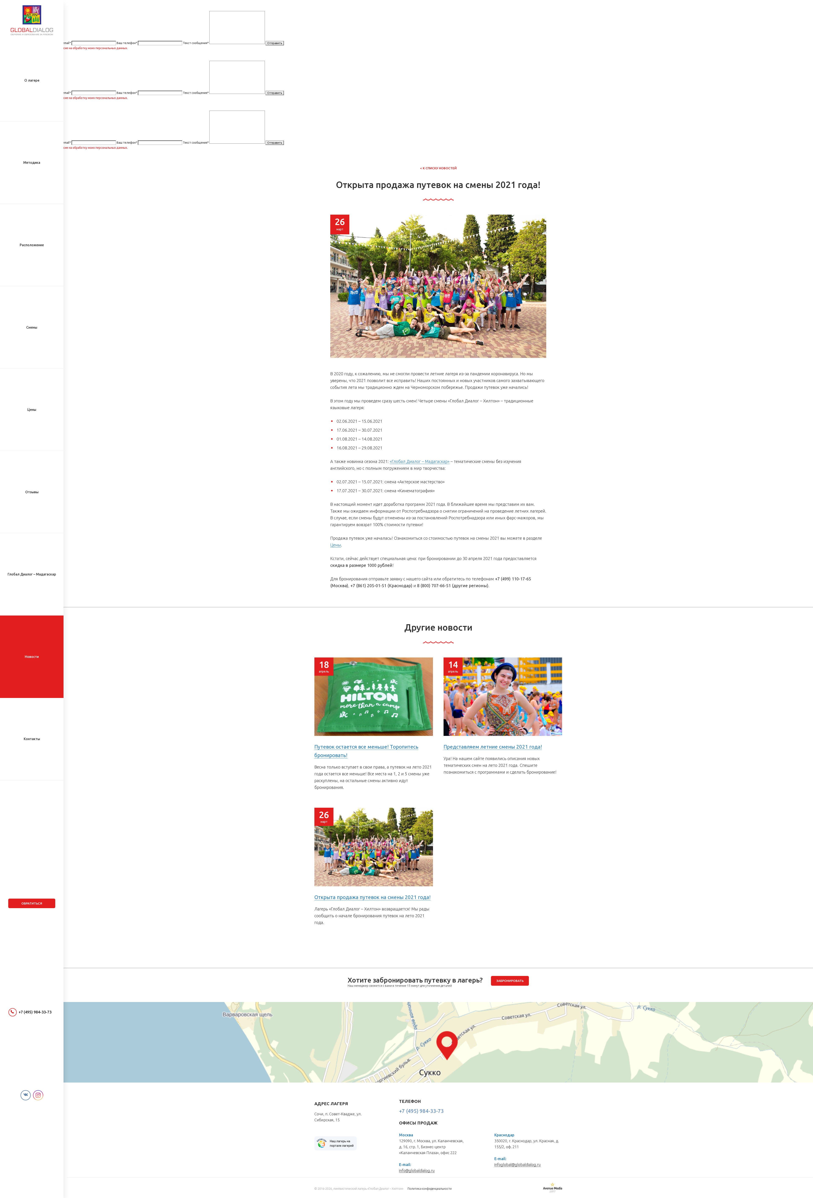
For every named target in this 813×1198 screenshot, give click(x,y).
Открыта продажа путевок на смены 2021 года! (372, 897)
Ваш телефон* (127, 43)
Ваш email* (63, 43)
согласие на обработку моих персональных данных (91, 48)
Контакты (32, 739)
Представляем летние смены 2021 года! (493, 747)
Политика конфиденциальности (430, 1188)
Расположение (32, 245)
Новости (32, 657)
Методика (31, 162)
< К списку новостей (438, 168)
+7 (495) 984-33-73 (35, 1012)
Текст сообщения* (196, 43)
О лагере (31, 80)
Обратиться (31, 903)
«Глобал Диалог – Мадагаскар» (419, 461)
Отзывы (32, 492)
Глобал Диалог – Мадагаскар (32, 574)
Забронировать (510, 981)
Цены (31, 409)
